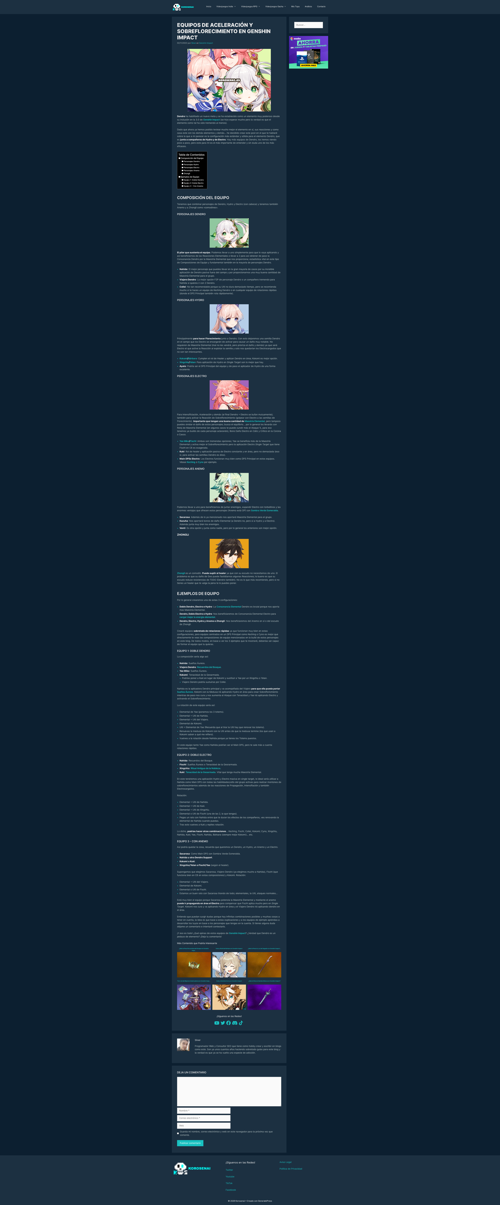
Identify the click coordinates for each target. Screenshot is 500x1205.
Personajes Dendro (192, 161)
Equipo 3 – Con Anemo (193, 186)
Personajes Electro (191, 167)
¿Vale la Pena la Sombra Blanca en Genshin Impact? (264, 981)
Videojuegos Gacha (274, 6)
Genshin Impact (206, 43)
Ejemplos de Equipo (190, 177)
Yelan (192, 362)
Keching (191, 462)
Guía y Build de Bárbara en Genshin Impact (229, 948)
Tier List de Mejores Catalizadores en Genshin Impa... (194, 981)
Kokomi (183, 358)
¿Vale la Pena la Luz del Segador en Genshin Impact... (264, 948)
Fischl (193, 441)
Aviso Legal (286, 1162)
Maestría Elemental (255, 421)
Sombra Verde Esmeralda (264, 510)
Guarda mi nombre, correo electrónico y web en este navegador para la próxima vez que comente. (226, 1133)
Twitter (229, 1170)
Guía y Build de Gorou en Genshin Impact (229, 981)
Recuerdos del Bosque (209, 667)
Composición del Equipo (192, 158)
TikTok (229, 1183)
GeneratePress (265, 1201)
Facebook (231, 1190)
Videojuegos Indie (224, 6)
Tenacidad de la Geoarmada (200, 772)
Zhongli (187, 173)
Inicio (208, 6)
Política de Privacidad (291, 1168)
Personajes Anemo (191, 170)
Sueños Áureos (185, 692)
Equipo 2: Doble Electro (194, 183)
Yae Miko (184, 441)
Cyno (201, 462)
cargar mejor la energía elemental (197, 617)
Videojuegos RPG (249, 6)
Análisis (308, 6)
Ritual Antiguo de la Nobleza (205, 768)
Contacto (321, 6)
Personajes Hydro (191, 164)
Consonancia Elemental (229, 606)
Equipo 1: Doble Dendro (194, 180)
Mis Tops (295, 6)
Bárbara (192, 358)
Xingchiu (184, 362)
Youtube (230, 1176)
